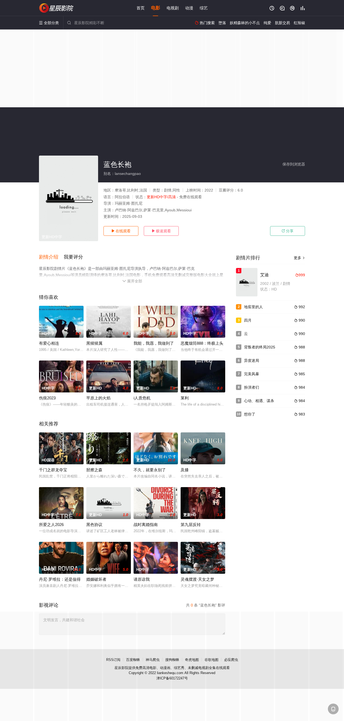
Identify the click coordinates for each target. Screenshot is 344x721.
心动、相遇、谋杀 (259, 401)
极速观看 (161, 231)
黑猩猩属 (94, 343)
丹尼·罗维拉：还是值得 (60, 579)
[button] (51, 257)
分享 (287, 231)
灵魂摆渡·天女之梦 (197, 579)
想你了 (249, 414)
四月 (248, 320)
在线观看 (121, 231)
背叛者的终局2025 (259, 347)
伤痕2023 (47, 398)
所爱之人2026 (51, 524)
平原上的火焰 (98, 398)
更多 (299, 258)
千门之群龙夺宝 (53, 470)
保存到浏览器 (293, 164)
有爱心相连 (49, 343)
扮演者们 (251, 387)
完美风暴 (251, 374)
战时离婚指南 (146, 524)
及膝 (185, 470)
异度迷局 (251, 360)
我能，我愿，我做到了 (154, 343)
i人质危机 (142, 398)
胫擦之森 (94, 470)
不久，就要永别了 (150, 470)
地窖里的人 (253, 307)
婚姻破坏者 (96, 579)
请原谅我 (142, 579)
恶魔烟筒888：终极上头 (202, 343)
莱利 (185, 398)
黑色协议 (94, 524)
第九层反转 (191, 524)
